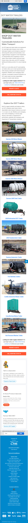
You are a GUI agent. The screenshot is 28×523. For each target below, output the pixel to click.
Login (16, 1)
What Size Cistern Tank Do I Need (14, 470)
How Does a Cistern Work (14, 466)
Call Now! (6, 404)
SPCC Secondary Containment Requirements (14, 463)
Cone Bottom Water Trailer (14, 316)
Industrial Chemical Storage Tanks (14, 460)
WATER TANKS (14, 471)
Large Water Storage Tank (14, 468)
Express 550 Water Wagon (14, 139)
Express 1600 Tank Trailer (14, 198)
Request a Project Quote (9, 381)
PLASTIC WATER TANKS (14, 501)
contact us (7, 85)
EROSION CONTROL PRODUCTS (14, 495)
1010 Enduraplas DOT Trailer (14, 218)
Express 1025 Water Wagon (14, 178)
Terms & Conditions (14, 453)
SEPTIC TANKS (14, 474)
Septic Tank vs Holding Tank (14, 461)
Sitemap (14, 521)
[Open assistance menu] (26, 261)
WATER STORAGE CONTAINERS (14, 505)
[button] (14, 149)
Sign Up (20, 1)
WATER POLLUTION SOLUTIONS (14, 503)
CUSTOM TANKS (14, 481)
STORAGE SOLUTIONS (14, 479)
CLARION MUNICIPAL (14, 498)
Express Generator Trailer (14, 257)
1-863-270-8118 (18, 83)
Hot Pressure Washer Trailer (14, 335)
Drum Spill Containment (14, 458)
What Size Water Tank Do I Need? (14, 465)
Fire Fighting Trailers (14, 276)
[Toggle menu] (2, 2)
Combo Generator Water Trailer (14, 296)
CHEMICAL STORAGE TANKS (14, 476)
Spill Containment (14, 478)
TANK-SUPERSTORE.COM (14, 500)
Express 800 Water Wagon (14, 159)
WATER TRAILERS (14, 473)
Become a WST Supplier (9, 426)
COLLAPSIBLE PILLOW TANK (14, 496)
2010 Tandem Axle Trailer (14, 238)
